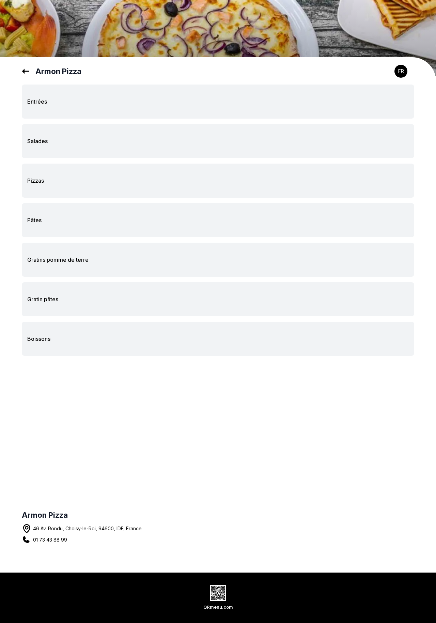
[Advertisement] (218, 416)
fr (401, 71)
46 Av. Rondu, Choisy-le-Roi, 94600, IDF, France (87, 528)
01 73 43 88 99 (50, 540)
